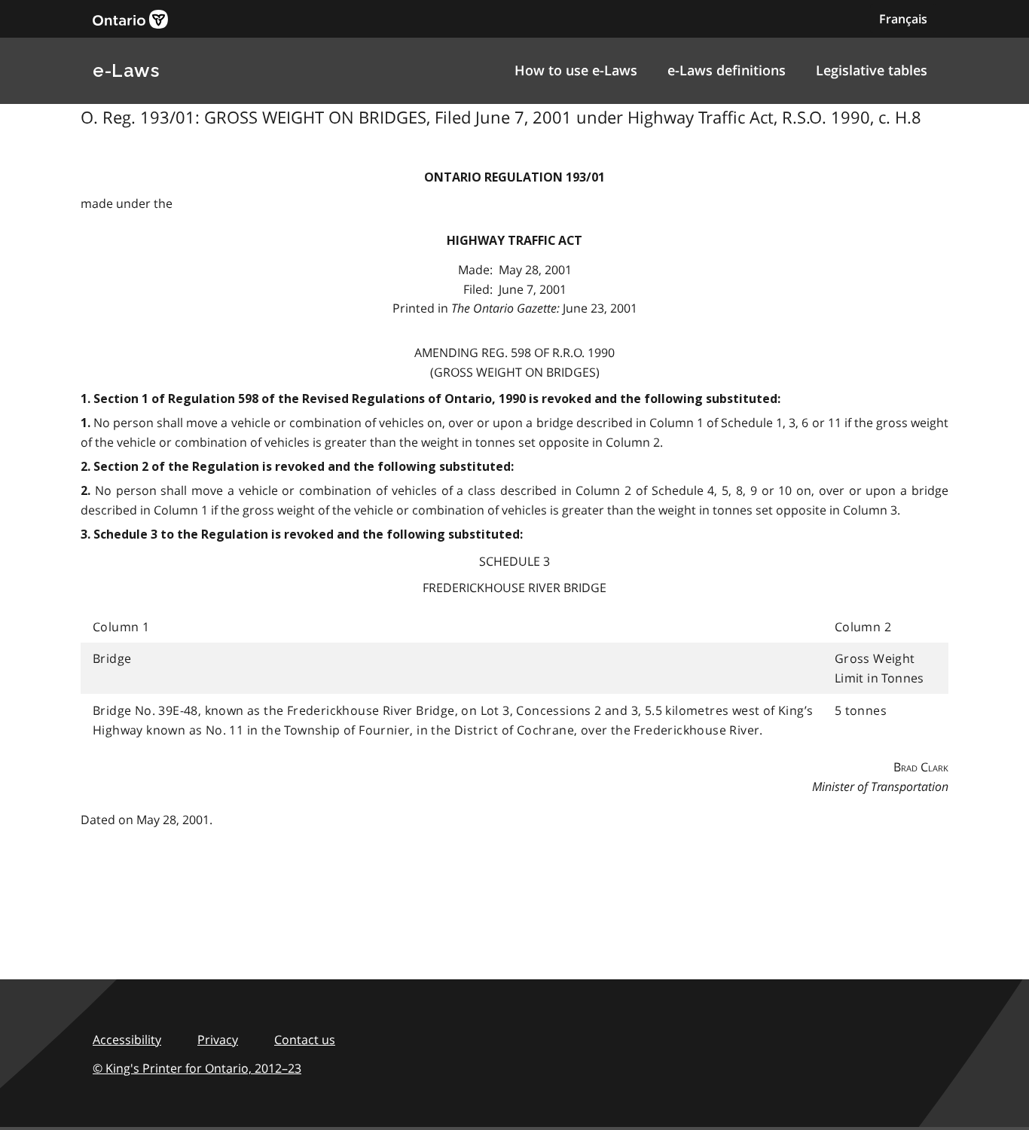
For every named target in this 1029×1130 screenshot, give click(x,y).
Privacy (217, 1039)
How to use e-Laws (575, 70)
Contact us (304, 1039)
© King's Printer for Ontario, (197, 1068)
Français (903, 19)
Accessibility (127, 1039)
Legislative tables (871, 70)
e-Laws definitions (726, 70)
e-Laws (126, 70)
